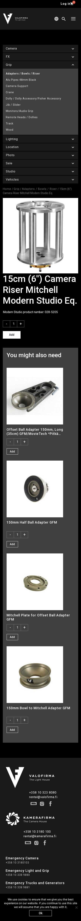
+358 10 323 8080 (43, 792)
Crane (10, 92)
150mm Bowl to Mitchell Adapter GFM (38, 708)
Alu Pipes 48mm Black (21, 79)
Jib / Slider (13, 104)
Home (7, 189)
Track (9, 123)
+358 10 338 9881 (18, 887)
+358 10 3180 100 (37, 831)
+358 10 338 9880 (18, 874)
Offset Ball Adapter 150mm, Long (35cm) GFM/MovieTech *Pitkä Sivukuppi (35, 431)
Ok (40, 913)
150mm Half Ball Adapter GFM (32, 522)
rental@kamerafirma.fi (40, 836)
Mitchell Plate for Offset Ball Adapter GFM (38, 617)
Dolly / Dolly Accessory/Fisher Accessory (33, 98)
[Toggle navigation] (73, 18)
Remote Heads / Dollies (22, 117)
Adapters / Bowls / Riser (23, 73)
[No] (76, 907)
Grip (16, 189)
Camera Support (17, 86)
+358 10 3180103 (17, 862)
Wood (9, 129)
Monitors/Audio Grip (19, 111)
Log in (65, 3)
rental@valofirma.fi (43, 797)
